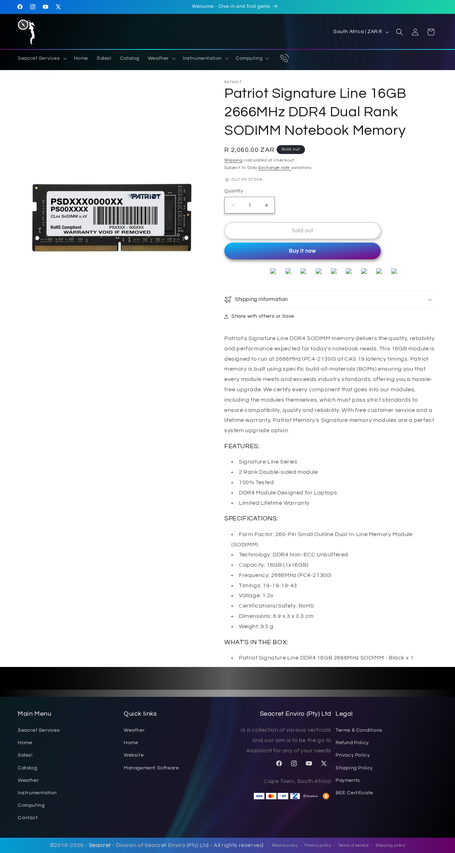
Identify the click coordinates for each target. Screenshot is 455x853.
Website (134, 755)
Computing (31, 805)
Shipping (233, 160)
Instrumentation (37, 792)
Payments (348, 780)
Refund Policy (352, 743)
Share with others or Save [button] (262, 316)
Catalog (27, 767)
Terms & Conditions (359, 730)
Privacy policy (318, 845)
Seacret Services (39, 730)
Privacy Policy (353, 755)
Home (25, 743)
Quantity (233, 191)
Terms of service (353, 845)
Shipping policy (390, 845)
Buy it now (302, 251)
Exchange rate (274, 167)
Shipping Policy (354, 767)
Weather (28, 780)
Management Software (151, 767)
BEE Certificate (354, 792)
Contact (28, 818)
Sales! (25, 755)
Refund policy (285, 845)
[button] (42, 58)
